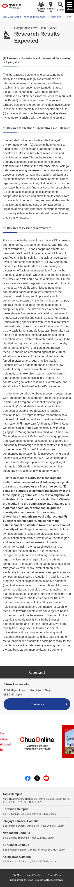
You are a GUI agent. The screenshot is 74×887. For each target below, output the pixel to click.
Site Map (17, 875)
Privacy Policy (54, 875)
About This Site (34, 875)
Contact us (37, 704)
